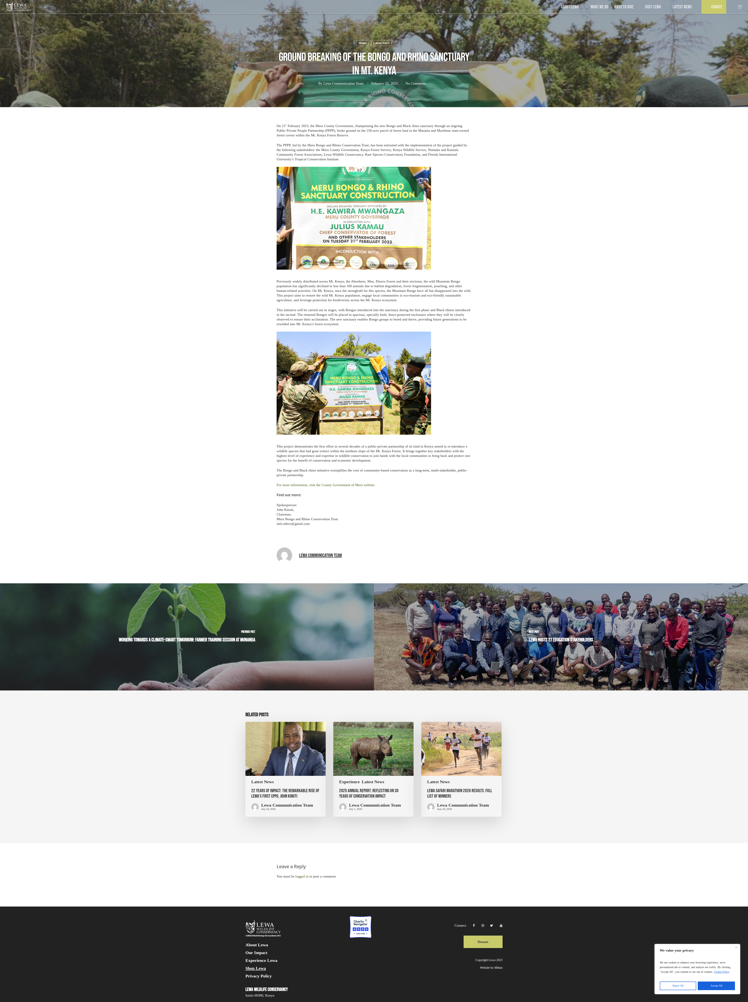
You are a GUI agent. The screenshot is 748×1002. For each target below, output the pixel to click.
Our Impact (256, 953)
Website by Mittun (491, 967)
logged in (302, 876)
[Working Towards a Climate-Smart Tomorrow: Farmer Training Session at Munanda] (187, 636)
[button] (740, 7)
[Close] (736, 947)
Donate (483, 942)
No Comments (416, 83)
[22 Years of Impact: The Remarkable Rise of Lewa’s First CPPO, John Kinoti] (285, 769)
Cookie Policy (721, 971)
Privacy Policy (258, 976)
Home (362, 43)
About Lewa (256, 945)
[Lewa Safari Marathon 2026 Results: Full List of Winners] (461, 769)
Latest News (381, 43)
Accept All (716, 985)
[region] (697, 969)
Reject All (678, 985)
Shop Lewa (255, 968)
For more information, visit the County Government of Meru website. (326, 485)
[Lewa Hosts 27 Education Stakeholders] (561, 636)
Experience (349, 782)
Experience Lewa (261, 960)
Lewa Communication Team (343, 83)
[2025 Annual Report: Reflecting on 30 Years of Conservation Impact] (373, 769)
